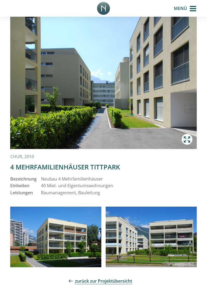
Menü (180, 8)
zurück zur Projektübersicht (103, 281)
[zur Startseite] (103, 8)
